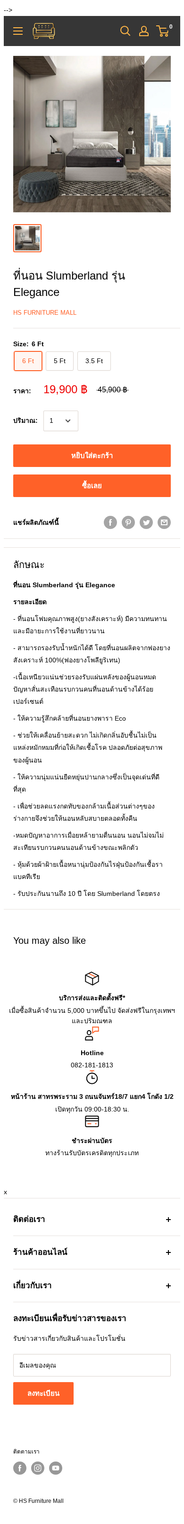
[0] (163, 31)
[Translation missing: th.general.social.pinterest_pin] (128, 522)
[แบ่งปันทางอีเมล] (164, 522)
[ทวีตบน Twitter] (146, 522)
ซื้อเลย (92, 486)
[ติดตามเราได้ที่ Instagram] (37, 1468)
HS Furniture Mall (44, 312)
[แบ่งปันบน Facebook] (110, 522)
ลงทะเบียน (43, 1393)
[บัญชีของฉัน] (144, 31)
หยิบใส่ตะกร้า (92, 455)
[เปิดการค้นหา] (125, 31)
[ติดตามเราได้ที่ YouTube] (55, 1468)
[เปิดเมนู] (18, 31)
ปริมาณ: (25, 420)
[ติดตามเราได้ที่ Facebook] (19, 1468)
